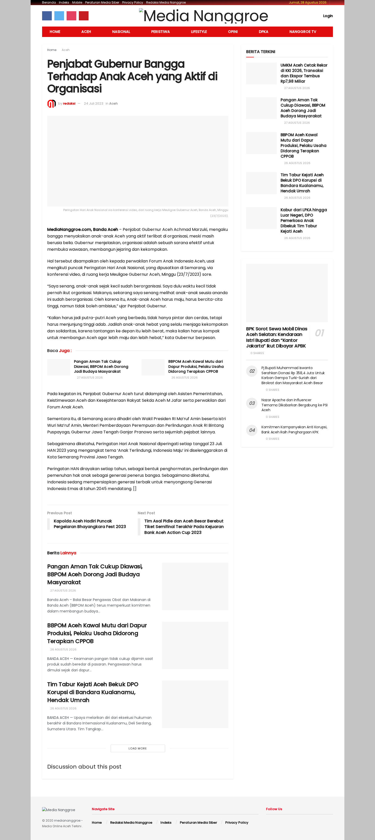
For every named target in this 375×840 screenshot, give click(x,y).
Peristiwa (160, 31)
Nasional (121, 31)
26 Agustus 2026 (184, 377)
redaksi (69, 103)
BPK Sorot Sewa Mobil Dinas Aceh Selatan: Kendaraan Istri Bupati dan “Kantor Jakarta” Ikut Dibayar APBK (276, 337)
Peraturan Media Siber (102, 2)
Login (327, 15)
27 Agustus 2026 (89, 377)
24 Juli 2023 (93, 103)
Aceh (86, 31)
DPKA (263, 31)
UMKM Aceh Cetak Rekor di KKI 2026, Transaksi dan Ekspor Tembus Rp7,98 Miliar (304, 73)
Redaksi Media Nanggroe (166, 2)
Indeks (64, 2)
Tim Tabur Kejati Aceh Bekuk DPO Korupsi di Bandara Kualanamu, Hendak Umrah (92, 692)
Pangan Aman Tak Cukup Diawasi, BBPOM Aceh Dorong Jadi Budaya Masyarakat (101, 366)
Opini (233, 31)
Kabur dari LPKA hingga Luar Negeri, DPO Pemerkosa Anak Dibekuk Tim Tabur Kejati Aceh (304, 220)
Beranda (49, 2)
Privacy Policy (132, 2)
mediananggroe (67, 820)
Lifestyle (199, 31)
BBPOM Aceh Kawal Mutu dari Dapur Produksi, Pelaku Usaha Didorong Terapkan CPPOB (196, 366)
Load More (138, 748)
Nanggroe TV (303, 31)
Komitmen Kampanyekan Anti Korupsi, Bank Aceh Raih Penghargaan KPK (294, 429)
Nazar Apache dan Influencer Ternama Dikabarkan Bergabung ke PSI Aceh (294, 404)
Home (55, 31)
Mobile (77, 2)
